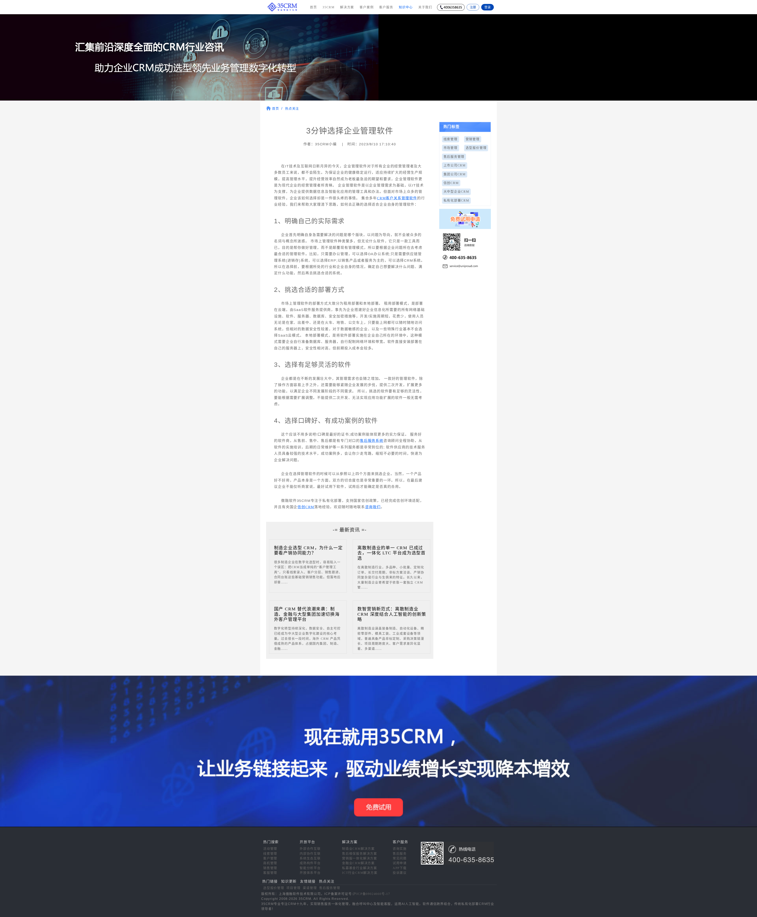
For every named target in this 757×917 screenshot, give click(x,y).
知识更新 (289, 881)
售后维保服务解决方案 (359, 853)
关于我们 (425, 7)
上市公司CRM (455, 165)
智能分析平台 (310, 868)
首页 (313, 7)
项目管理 (293, 888)
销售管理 (270, 868)
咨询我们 (373, 507)
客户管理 (270, 858)
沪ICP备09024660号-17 (371, 894)
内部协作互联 (310, 853)
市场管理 (451, 147)
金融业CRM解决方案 (358, 863)
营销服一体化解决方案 (359, 858)
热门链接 (270, 881)
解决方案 (347, 7)
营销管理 (473, 139)
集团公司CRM (455, 174)
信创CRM (305, 507)
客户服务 (386, 7)
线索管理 (451, 139)
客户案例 (367, 7)
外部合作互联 (310, 848)
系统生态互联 (310, 858)
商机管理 (270, 863)
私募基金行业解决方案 (359, 868)
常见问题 (400, 858)
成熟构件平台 (310, 863)
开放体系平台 (310, 872)
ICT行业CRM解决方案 (360, 872)
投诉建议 (400, 872)
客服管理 (270, 872)
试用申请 (400, 863)
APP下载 (400, 868)
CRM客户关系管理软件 (397, 198)
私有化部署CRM (456, 200)
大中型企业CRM (456, 191)
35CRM (329, 7)
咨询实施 (400, 848)
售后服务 (400, 853)
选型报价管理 (476, 147)
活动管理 (270, 848)
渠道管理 (310, 888)
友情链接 (308, 881)
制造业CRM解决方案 (358, 848)
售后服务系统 (371, 441)
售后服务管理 (454, 156)
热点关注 (292, 108)
